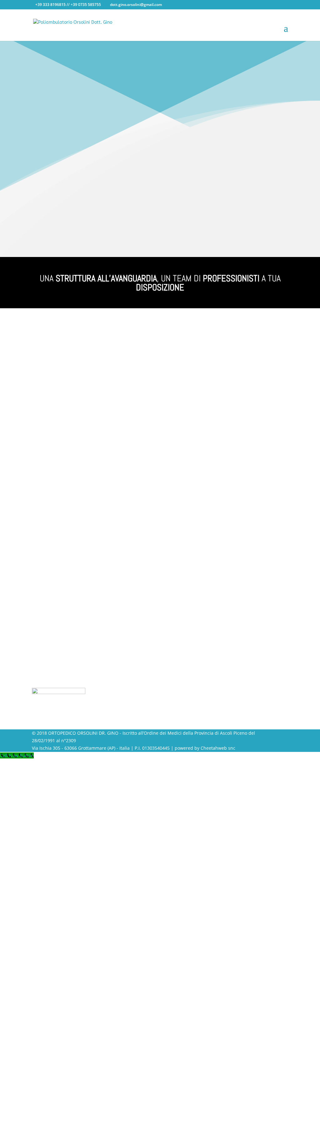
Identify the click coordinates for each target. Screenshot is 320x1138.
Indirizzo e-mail (183, 355)
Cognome (177, 343)
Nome (173, 331)
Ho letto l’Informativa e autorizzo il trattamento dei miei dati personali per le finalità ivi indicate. (221, 406)
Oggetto (175, 367)
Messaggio (178, 387)
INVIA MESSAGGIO (201, 433)
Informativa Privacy (187, 399)
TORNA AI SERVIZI (63, 220)
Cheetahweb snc (218, 748)
